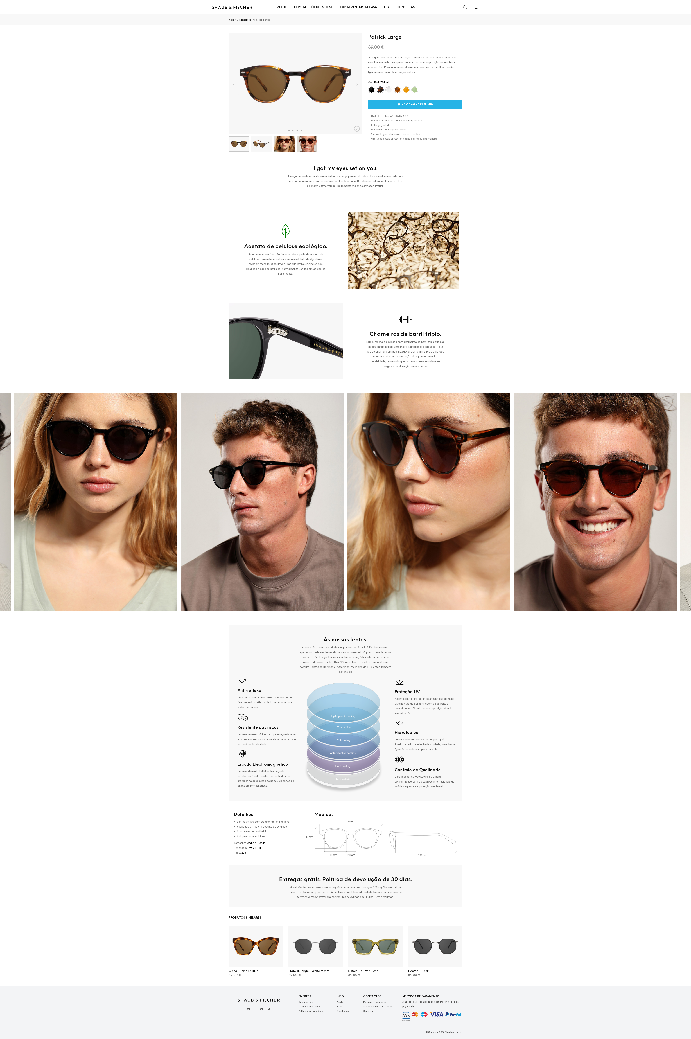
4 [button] (301, 130)
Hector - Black (418, 971)
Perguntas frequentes (374, 1002)
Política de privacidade (311, 1011)
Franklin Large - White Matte (309, 971)
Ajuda (340, 1002)
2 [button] (293, 130)
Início (231, 19)
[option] (295, 83)
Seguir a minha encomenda (377, 1006)
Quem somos (306, 1002)
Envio (339, 1006)
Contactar (368, 1011)
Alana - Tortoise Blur (243, 971)
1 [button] (289, 130)
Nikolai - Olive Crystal (363, 971)
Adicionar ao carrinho (417, 104)
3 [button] (297, 130)
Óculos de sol (244, 19)
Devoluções (343, 1011)
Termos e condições (309, 1006)
